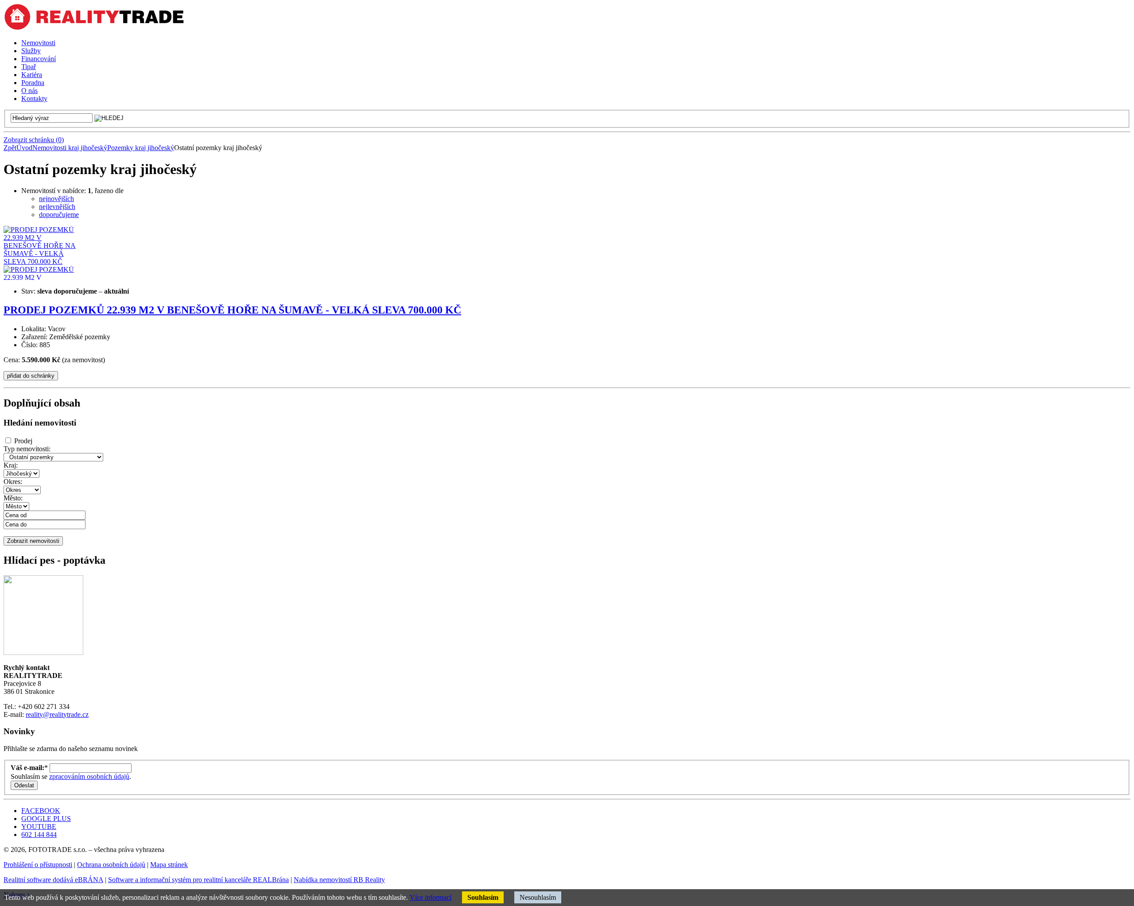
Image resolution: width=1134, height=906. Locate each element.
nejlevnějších (57, 206)
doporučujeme (59, 214)
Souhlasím (482, 897)
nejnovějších (56, 198)
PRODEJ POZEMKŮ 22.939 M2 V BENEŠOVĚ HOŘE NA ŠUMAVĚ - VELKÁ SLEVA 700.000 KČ (232, 310)
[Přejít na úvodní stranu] (94, 27)
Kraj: (11, 465)
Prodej (23, 441)
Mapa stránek (169, 864)
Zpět (10, 147)
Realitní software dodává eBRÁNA (53, 879)
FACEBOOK (40, 810)
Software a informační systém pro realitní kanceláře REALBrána (198, 879)
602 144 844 (39, 834)
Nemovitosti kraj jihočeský (69, 147)
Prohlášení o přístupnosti (38, 864)
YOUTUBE (38, 826)
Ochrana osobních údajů (111, 864)
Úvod (24, 147)
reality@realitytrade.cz (57, 714)
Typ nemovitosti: (27, 449)
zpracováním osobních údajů (89, 776)
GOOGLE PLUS (46, 818)
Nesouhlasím (538, 897)
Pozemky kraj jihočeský (140, 147)
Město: (13, 498)
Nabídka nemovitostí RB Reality (339, 879)
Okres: (13, 481)
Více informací (430, 897)
